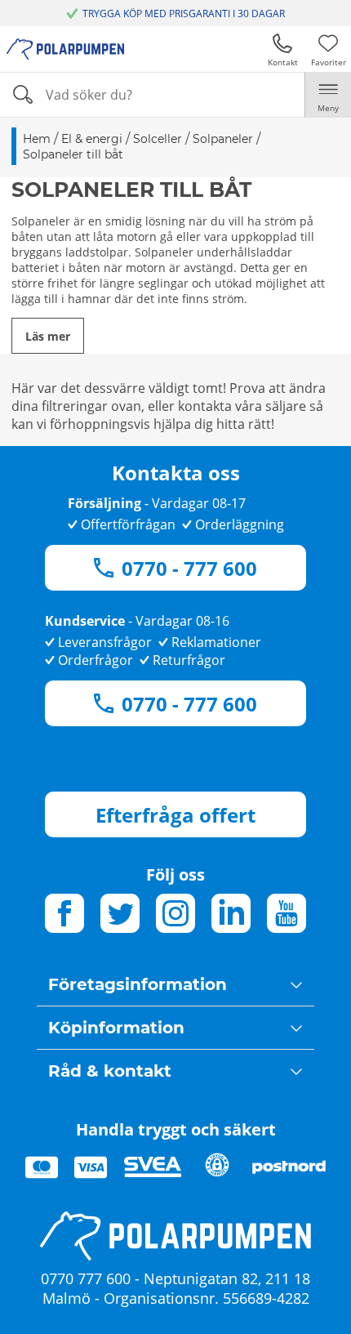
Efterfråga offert (175, 814)
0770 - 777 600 (189, 568)
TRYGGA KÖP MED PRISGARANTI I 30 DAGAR (183, 13)
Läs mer (47, 336)
